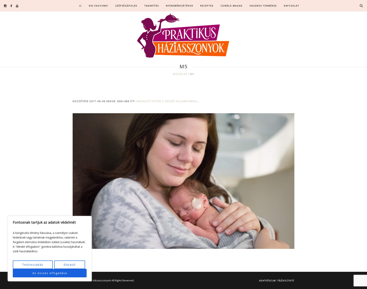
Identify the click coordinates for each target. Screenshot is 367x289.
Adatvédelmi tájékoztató (276, 280)
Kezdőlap (180, 74)
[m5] (183, 181)
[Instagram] (5, 6)
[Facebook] (11, 6)
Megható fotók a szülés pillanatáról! (167, 101)
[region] (50, 248)
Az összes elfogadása (49, 273)
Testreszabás (32, 264)
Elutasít (70, 264)
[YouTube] (17, 6)
